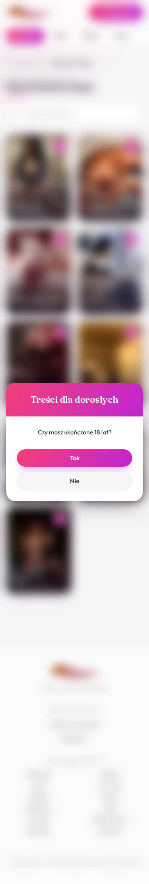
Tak (74, 458)
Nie (74, 481)
